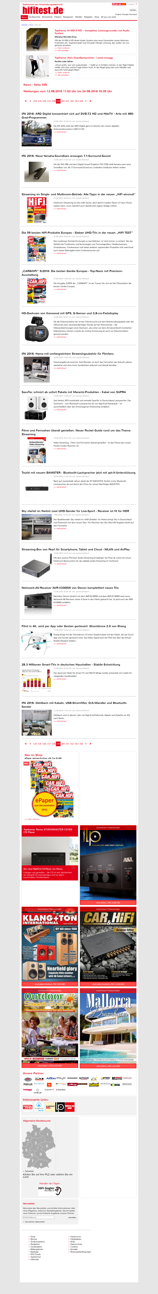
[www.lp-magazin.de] (60, 1114)
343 (77, 101)
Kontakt (73, 1249)
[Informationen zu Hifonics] (39, 1085)
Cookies (74, 1246)
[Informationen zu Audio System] (39, 1079)
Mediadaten (75, 1239)
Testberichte (34, 17)
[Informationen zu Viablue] (38, 1091)
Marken (57, 17)
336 (44, 101)
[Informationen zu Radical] (115, 1085)
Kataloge (35, 1251)
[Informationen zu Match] (61, 1085)
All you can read (108, 17)
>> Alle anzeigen (62, 50)
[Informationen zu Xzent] (49, 1091)
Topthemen (36, 1257)
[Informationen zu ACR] (28, 1079)
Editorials (35, 1259)
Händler (78, 17)
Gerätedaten (36, 1246)
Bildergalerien (37, 1249)
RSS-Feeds (36, 1254)
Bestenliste (47, 17)
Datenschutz (76, 1244)
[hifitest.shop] (70, 1114)
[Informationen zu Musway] (82, 1085)
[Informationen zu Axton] (51, 1079)
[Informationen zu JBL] (49, 1085)
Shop (96, 17)
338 (53, 101)
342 (72, 101)
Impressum (75, 1236)
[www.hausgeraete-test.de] (39, 1114)
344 (81, 101)
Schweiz (29, 1171)
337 (49, 101)
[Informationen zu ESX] (94, 1079)
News (24, 17)
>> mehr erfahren (32, 819)
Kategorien (68, 17)
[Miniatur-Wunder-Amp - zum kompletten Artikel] (38, 40)
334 (35, 101)
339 (58, 101)
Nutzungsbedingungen (80, 1251)
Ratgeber (88, 17)
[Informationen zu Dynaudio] (72, 1079)
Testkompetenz (38, 1241)
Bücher (34, 1239)
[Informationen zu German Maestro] (117, 1079)
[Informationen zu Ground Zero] (127, 1079)
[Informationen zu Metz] (72, 1085)
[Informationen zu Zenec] (61, 1091)
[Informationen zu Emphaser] (84, 1079)
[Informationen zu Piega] (105, 1085)
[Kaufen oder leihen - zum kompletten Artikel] (38, 66)
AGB (72, 1241)
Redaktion (35, 1244)
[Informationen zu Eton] (105, 1079)
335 (40, 101)
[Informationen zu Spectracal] (127, 1085)
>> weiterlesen (60, 132)
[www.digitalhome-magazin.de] (28, 1114)
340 (63, 101)
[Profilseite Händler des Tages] (49, 1195)
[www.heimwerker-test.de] (50, 1114)
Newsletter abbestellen (35, 1222)
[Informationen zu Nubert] (94, 1085)
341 (67, 101)
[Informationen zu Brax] (61, 1079)
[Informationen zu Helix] (28, 1085)
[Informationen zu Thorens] (28, 1091)
